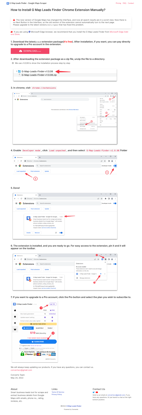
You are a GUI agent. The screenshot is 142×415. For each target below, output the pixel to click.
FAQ (124, 3)
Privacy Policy (57, 394)
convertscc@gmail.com (116, 395)
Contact (131, 3)
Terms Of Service (58, 392)
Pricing (118, 3)
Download (31, 51)
